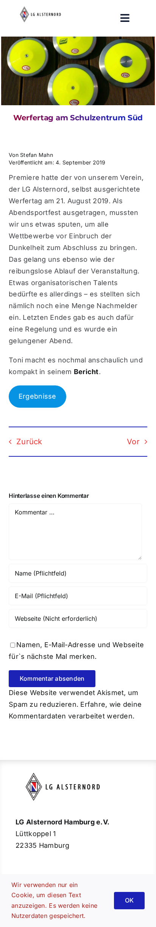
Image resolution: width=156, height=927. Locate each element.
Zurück (29, 441)
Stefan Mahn (36, 155)
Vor (133, 441)
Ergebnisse (37, 396)
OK (129, 900)
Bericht (86, 372)
